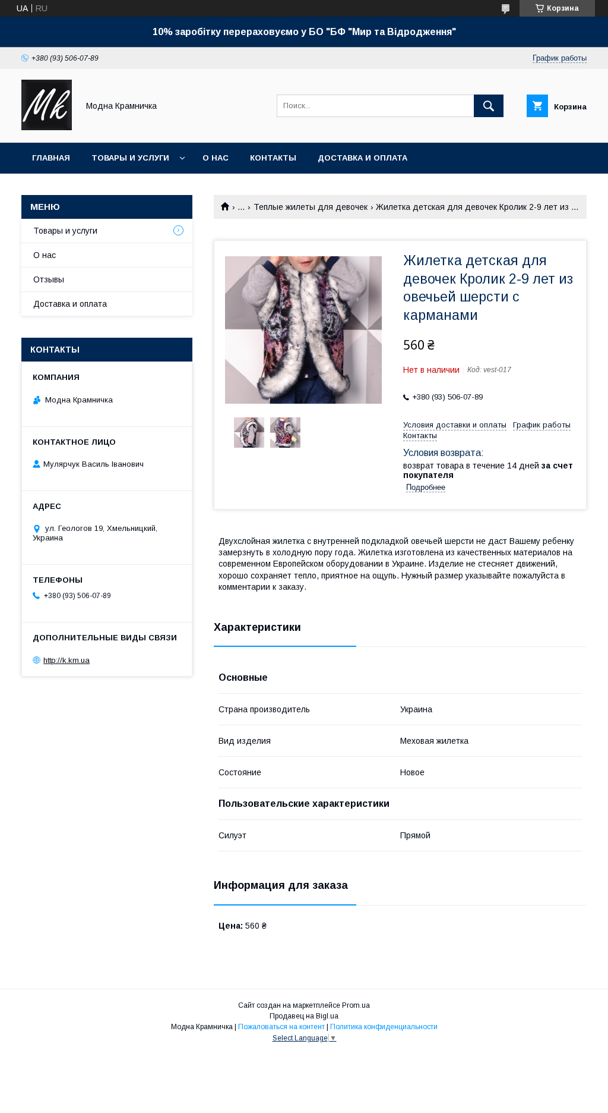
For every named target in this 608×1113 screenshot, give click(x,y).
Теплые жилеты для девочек (311, 207)
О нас (215, 157)
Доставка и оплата (362, 157)
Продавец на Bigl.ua (304, 1016)
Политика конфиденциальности (384, 1027)
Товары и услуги (130, 157)
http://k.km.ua (66, 660)
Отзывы (48, 279)
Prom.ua (356, 1005)
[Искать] (489, 106)
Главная (51, 157)
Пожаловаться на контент (281, 1027)
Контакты (273, 157)
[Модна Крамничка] (46, 127)
